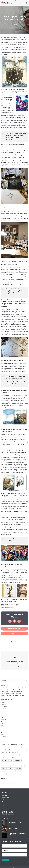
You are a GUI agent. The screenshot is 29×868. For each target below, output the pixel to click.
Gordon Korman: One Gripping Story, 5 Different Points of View (12, 695)
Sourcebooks (4, 771)
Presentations (3, 736)
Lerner (6, 760)
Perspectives (3, 734)
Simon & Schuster (18, 768)
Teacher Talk (4, 713)
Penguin (18, 765)
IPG (2, 760)
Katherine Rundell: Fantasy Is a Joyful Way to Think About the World (13, 687)
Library (2, 725)
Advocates (3, 702)
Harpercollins (16, 755)
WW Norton (9, 773)
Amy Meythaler (3, 704)
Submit (5, 860)
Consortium (24, 749)
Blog (3, 805)
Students (18, 771)
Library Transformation (5, 727)
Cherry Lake (19, 746)
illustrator (18, 757)
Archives (2, 781)
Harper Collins (9, 755)
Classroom (3, 712)
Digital (2, 717)
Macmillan (4, 763)
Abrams (3, 744)
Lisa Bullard (15, 23)
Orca (9, 765)
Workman (3, 773)
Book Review (3, 708)
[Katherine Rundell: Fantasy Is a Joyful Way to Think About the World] (4, 823)
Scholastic (11, 768)
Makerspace (3, 732)
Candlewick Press (5, 746)
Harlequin (3, 755)
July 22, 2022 (14, 24)
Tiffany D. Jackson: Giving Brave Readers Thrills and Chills (11, 691)
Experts (2, 723)
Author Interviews (4, 706)
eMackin (2, 721)
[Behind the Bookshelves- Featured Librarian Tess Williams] (4, 829)
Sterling (13, 771)
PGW (23, 765)
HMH (21, 755)
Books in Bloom (4, 710)
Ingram (23, 757)
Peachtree (13, 765)
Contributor (3, 715)
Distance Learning (4, 719)
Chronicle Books (4, 749)
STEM (9, 771)
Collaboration (17, 749)
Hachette (20, 752)
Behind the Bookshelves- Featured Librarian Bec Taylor (11, 693)
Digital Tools (8, 752)
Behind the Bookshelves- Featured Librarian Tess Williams (11, 689)
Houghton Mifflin (12, 757)
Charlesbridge (12, 746)
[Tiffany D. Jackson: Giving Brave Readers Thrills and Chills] (4, 835)
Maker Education (10, 763)
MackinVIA (3, 730)
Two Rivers (23, 771)
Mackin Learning (5, 797)
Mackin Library (3, 729)
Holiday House (4, 757)
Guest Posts (14, 752)
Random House (4, 768)
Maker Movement (19, 763)
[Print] (11, 642)
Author (8, 744)
